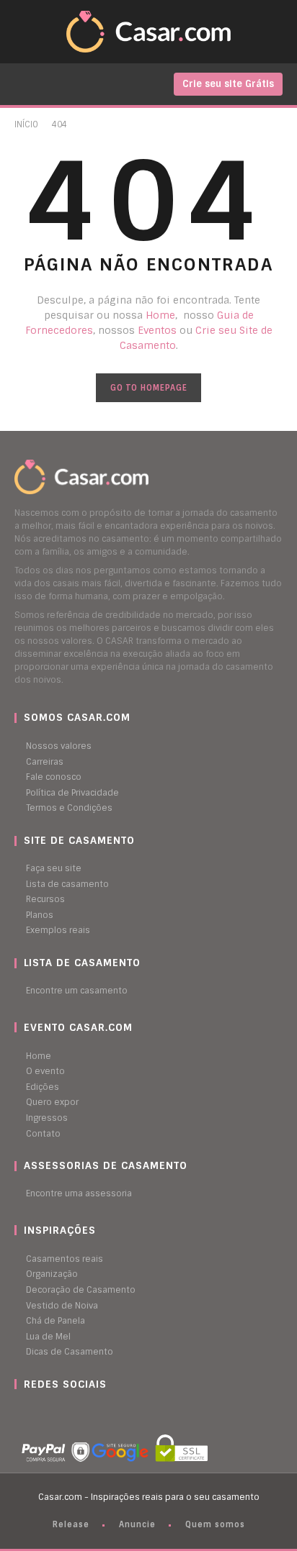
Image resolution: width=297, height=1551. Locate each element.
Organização (52, 1274)
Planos (39, 915)
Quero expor (52, 1102)
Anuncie (137, 1524)
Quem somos (215, 1524)
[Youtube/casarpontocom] (32, 1412)
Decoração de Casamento (81, 1290)
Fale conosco (53, 777)
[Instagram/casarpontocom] (18, 1412)
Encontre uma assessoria (79, 1193)
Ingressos (47, 1118)
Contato (43, 1134)
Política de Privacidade (72, 793)
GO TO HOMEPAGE (148, 388)
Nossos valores (59, 746)
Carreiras (44, 762)
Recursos (45, 899)
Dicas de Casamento (69, 1351)
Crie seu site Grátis (228, 84)
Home (160, 315)
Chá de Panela (55, 1321)
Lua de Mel (48, 1336)
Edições (42, 1087)
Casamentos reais (64, 1259)
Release (71, 1524)
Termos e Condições (69, 808)
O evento (45, 1071)
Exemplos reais (58, 930)
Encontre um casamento (77, 990)
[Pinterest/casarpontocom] (25, 1412)
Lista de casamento (67, 884)
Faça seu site (53, 868)
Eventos (157, 330)
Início (26, 124)
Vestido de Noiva (62, 1305)
